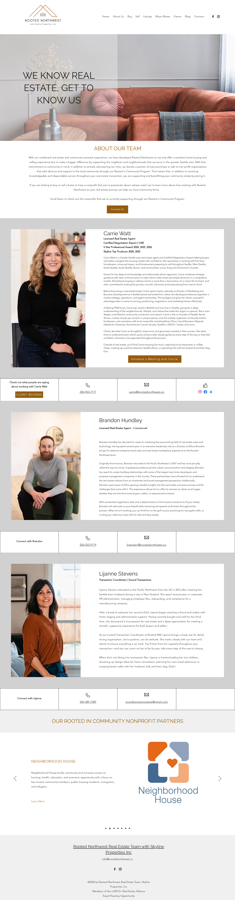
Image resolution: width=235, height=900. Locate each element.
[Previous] (15, 779)
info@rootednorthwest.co (117, 859)
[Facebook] (213, 16)
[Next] (219, 779)
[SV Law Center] (121, 828)
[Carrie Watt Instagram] (200, 392)
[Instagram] (218, 16)
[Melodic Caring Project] (117, 828)
